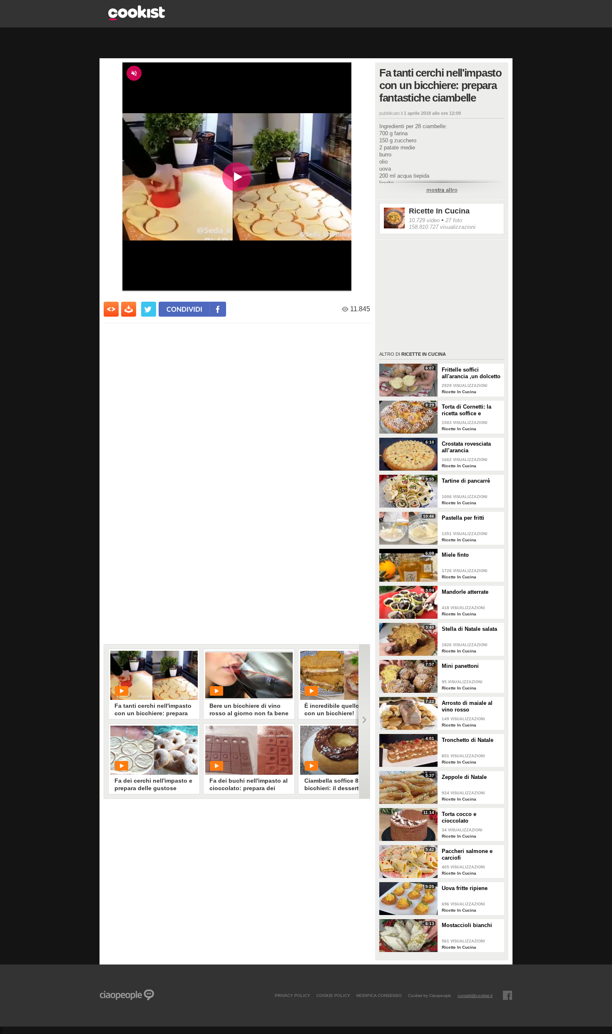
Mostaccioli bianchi (467, 925)
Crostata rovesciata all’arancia (466, 447)
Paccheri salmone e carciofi (467, 854)
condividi (184, 309)
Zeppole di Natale (464, 777)
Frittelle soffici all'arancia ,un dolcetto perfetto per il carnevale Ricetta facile (471, 373)
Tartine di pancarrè (466, 481)
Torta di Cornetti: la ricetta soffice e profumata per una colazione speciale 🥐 (470, 410)
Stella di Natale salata (469, 629)
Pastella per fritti (463, 518)
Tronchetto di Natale (467, 740)
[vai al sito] (136, 18)
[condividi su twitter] (148, 309)
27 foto (453, 220)
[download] (128, 309)
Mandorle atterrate (465, 592)
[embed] (111, 309)
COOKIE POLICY (333, 995)
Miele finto (455, 555)
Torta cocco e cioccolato (459, 817)
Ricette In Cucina (439, 211)
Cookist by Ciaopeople (429, 995)
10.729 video (424, 220)
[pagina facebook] (507, 995)
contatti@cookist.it (475, 995)
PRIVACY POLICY (292, 995)
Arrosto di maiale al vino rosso (467, 706)
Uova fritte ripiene (465, 888)
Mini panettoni (460, 666)
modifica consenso (379, 995)
